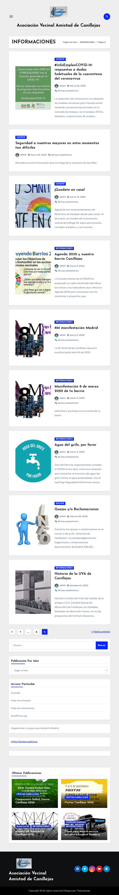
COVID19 (60, 59)
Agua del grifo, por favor (75, 445)
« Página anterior (100, 631)
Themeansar (83, 890)
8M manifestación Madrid (76, 328)
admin (62, 86)
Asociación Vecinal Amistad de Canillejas (58, 25)
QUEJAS (60, 503)
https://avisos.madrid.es (24, 741)
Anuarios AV (23, 826)
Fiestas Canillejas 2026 (79, 802)
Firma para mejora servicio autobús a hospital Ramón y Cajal (82, 834)
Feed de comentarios (23, 708)
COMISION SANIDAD (76, 822)
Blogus (68, 890)
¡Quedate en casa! (70, 190)
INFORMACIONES (64, 248)
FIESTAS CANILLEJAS (28, 794)
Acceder (15, 693)
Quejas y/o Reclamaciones (77, 509)
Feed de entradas (21, 700)
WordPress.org (19, 716)
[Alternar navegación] (11, 16)
